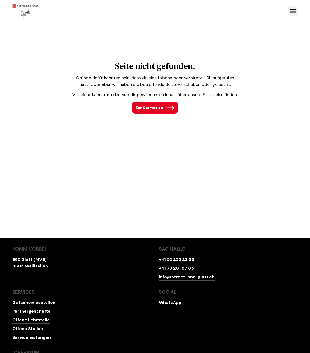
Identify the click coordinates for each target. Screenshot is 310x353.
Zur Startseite (149, 107)
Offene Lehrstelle (31, 320)
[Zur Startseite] (25, 11)
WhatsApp (170, 302)
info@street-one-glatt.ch (187, 277)
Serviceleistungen (31, 337)
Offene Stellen (27, 328)
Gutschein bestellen (33, 302)
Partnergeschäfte (31, 311)
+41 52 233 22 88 (176, 259)
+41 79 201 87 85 (176, 268)
